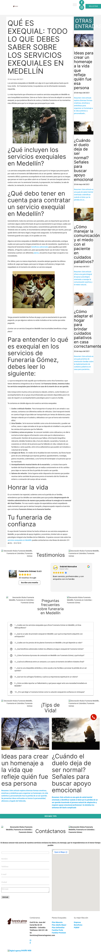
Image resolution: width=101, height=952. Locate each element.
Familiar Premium (59, 933)
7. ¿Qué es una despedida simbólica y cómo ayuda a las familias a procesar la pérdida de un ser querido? (48, 669)
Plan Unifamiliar (58, 928)
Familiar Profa (57, 930)
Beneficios (78, 925)
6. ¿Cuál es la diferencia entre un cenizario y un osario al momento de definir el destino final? (47, 661)
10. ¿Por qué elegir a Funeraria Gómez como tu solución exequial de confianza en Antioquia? (47, 692)
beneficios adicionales (39, 247)
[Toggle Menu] (75, 5)
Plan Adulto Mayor (59, 925)
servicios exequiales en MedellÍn (20, 540)
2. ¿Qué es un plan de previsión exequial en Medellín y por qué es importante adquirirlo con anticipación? (46, 635)
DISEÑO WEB (26, 951)
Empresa (77, 922)
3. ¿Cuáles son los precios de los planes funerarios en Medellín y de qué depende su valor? (46, 642)
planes (36, 253)
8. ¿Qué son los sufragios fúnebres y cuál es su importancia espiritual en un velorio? (44, 677)
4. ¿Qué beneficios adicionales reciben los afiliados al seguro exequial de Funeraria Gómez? (47, 649)
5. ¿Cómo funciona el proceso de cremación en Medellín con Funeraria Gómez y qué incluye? (47, 655)
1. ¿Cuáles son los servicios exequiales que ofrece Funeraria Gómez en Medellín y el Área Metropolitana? (45, 626)
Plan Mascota (57, 922)
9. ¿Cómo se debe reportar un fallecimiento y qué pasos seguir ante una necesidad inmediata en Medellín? (48, 684)
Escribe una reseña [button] (29, 582)
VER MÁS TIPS (50, 816)
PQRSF (76, 928)
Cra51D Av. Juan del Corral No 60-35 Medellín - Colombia (37, 925)
